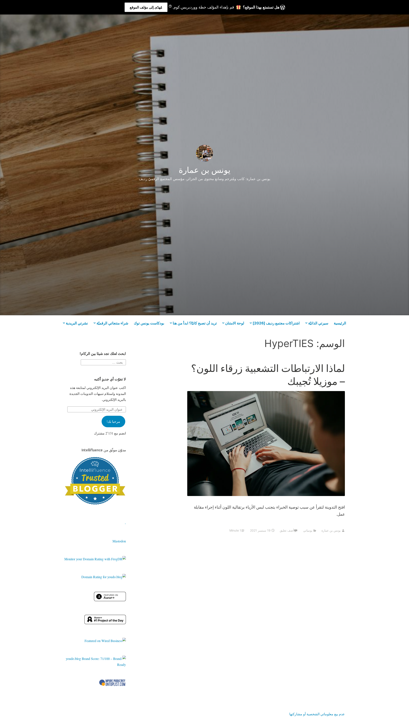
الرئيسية (340, 323)
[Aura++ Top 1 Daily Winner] (105, 623)
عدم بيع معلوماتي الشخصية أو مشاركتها (317, 714)
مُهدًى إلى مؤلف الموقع (146, 7)
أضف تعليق (287, 530)
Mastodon (119, 541)
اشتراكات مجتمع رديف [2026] (276, 323)
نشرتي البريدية (77, 323)
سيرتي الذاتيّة (318, 323)
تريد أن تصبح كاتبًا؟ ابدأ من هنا (195, 323)
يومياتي (307, 530)
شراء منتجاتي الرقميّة (112, 323)
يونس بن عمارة (204, 169)
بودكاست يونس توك (149, 323)
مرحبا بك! (113, 421)
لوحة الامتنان (234, 323)
